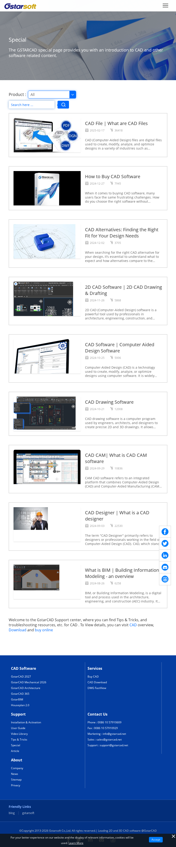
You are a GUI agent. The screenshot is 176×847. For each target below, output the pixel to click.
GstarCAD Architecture (25, 688)
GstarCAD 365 (20, 694)
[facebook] (165, 532)
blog (12, 813)
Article (15, 751)
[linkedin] (165, 555)
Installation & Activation (26, 722)
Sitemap (16, 780)
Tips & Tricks (19, 739)
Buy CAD (93, 676)
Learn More (76, 843)
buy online (44, 629)
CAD (133, 624)
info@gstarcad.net (114, 734)
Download (17, 629)
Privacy (15, 785)
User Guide (18, 728)
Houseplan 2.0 (20, 705)
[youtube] (165, 579)
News (14, 774)
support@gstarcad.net (114, 745)
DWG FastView (97, 688)
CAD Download (97, 682)
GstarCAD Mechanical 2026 (28, 682)
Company (17, 768)
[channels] (165, 567)
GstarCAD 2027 (21, 676)
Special (15, 745)
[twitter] (165, 544)
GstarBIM (17, 699)
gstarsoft (28, 813)
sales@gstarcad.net (109, 739)
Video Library (19, 734)
